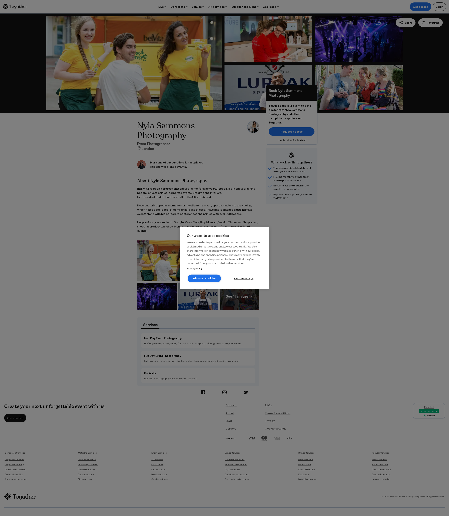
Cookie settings (243, 278)
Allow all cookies (204, 278)
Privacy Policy (194, 268)
